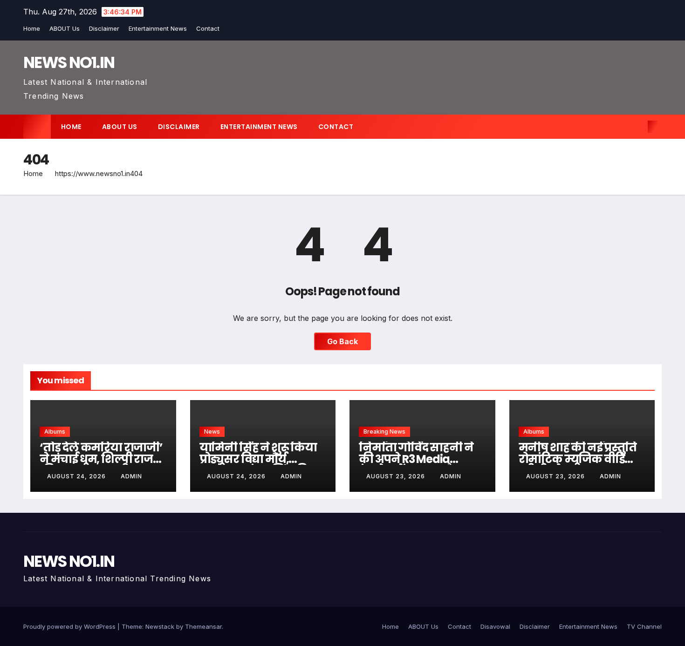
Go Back (342, 341)
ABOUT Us (64, 28)
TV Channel (644, 626)
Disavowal (495, 626)
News (212, 431)
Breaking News (384, 431)
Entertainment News (158, 28)
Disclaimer (104, 28)
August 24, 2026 (77, 476)
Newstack (159, 626)
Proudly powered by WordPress (70, 626)
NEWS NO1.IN (68, 62)
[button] (637, 126)
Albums (54, 431)
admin (131, 476)
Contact (207, 28)
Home (31, 28)
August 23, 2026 (396, 476)
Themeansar (203, 626)
